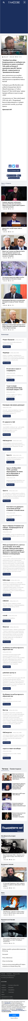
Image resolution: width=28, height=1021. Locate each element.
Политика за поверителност (8, 975)
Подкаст (4, 987)
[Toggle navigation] (24, 2)
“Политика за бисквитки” (18, 1010)
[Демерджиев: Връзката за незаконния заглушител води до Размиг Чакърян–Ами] (14, 291)
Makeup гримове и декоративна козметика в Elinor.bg (14, 950)
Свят (3, 992)
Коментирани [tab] (15, 769)
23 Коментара (14, 170)
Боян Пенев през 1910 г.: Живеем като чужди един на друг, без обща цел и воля (13, 856)
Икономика (10, 987)
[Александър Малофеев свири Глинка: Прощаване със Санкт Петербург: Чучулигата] (14, 930)
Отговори (7, 346)
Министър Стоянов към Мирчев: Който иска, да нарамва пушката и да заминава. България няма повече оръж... (18, 776)
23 (21, 57)
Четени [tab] (5, 769)
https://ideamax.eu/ (7, 958)
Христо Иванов (12, 175)
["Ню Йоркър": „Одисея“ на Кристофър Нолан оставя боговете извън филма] (14, 903)
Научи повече (14, 1018)
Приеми (14, 1015)
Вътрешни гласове (7, 864)
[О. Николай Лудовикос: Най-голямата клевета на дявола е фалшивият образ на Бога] (14, 874)
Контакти (9, 974)
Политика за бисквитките (7, 977)
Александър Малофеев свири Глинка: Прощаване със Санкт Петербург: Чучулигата (13, 940)
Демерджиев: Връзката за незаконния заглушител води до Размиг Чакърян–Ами (13, 301)
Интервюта (11, 990)
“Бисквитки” (7, 1003)
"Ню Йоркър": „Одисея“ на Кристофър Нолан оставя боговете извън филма (13, 912)
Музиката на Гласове (8, 919)
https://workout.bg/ (7, 961)
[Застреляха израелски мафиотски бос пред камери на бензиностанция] (14, 268)
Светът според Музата (7, 999)
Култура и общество (13, 985)
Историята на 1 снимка (7, 997)
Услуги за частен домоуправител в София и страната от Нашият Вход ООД (13, 965)
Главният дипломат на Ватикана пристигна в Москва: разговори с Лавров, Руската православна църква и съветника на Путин (13, 204)
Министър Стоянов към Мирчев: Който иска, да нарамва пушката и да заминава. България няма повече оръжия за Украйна (13, 253)
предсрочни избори (14, 178)
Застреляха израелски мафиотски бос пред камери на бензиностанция (13, 278)
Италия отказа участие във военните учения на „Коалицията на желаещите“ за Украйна (18, 814)
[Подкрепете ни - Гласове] (12, 828)
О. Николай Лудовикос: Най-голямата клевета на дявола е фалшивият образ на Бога (14, 885)
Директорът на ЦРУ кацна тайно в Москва (18, 794)
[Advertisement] (14, 19)
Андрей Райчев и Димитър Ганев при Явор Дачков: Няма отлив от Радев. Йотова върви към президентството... (18, 786)
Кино (2, 892)
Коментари (11, 992)
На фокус (4, 985)
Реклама (3, 974)
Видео (3, 994)
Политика (4, 990)
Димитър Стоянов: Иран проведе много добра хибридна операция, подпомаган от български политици (13, 326)
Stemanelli (5, 954)
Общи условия (16, 974)
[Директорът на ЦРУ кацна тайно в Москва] (14, 219)
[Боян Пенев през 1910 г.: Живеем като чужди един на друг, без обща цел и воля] (14, 846)
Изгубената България (8, 836)
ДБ (19, 175)
